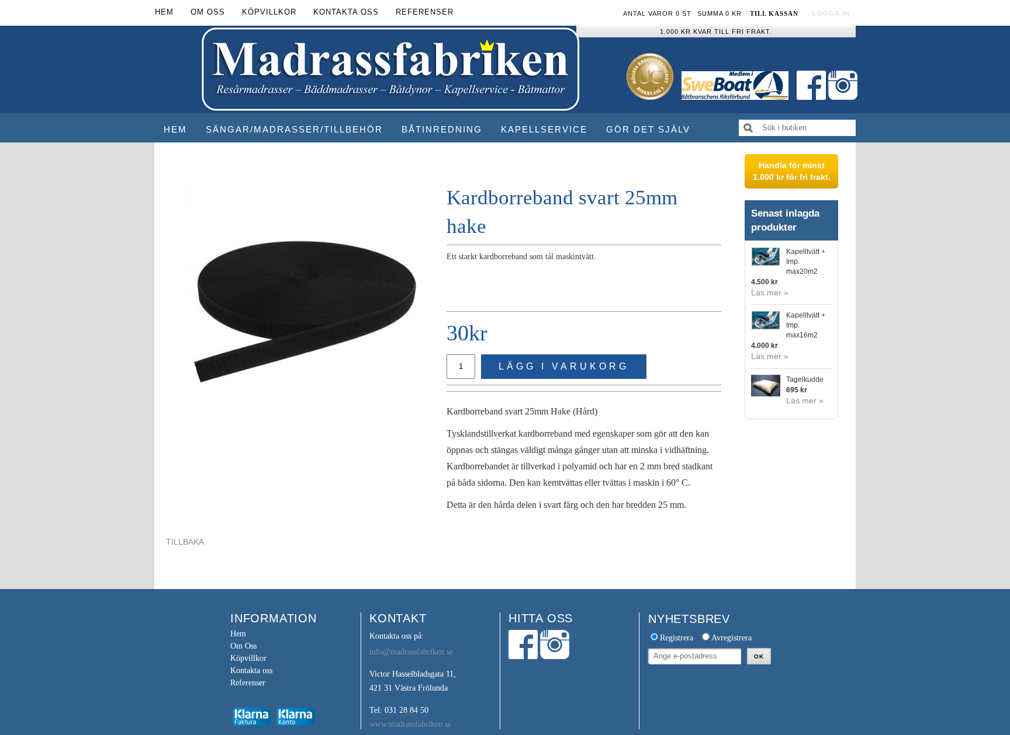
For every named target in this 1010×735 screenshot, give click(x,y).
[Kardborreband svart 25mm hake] (303, 290)
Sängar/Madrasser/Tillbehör (294, 129)
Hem (175, 129)
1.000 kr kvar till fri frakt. (716, 31)
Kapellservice (544, 129)
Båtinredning (442, 129)
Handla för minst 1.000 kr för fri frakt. (792, 171)
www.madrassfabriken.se (410, 724)
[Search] (748, 128)
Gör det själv (648, 129)
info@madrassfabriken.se (411, 651)
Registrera (676, 637)
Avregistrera (731, 637)
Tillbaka (185, 541)
